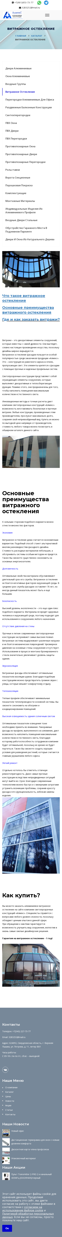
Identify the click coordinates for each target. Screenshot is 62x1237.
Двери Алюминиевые (18, 68)
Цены (8, 1096)
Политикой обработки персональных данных (28, 1215)
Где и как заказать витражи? (31, 319)
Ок (7, 1228)
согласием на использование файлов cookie (22, 1208)
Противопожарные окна (20, 146)
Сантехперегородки (17, 115)
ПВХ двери (12, 130)
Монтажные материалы (20, 201)
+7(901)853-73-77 (23, 2)
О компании (11, 1087)
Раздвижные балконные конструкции (28, 107)
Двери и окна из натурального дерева (29, 239)
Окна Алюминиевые (17, 76)
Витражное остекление (20, 91)
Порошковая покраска (19, 185)
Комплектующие (15, 193)
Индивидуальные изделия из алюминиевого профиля (23, 210)
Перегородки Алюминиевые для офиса (29, 99)
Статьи (9, 1109)
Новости (9, 1100)
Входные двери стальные (21, 220)
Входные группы (15, 84)
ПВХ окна (11, 123)
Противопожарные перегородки (25, 162)
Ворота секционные (17, 177)
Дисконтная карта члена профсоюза (30, 1149)
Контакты (10, 1114)
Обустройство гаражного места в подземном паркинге (26, 229)
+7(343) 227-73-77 (21, 1031)
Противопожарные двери (21, 154)
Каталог (9, 1091)
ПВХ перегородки (16, 138)
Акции (8, 1105)
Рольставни (12, 169)
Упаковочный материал (23, 1158)
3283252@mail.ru (30, 7)
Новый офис (17, 1130)
